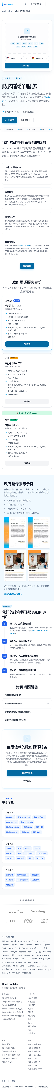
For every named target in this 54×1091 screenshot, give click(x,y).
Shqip (15, 966)
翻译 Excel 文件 (27, 822)
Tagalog (25, 969)
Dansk (21, 945)
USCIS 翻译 (32, 998)
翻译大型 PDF (39, 817)
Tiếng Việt (6, 973)
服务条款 (13, 988)
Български (36, 941)
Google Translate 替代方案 (12, 1002)
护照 (19, 848)
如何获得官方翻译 (9, 1048)
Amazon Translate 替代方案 (12, 1012)
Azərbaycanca (24, 941)
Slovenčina (37, 962)
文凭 (19, 853)
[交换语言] (27, 58)
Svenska (31, 966)
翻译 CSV (25, 832)
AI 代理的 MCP (8, 1062)
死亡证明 (9, 853)
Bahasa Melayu (43, 955)
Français (25, 948)
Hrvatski (5, 952)
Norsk (15, 959)
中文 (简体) (16, 973)
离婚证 (37, 848)
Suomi (17, 948)
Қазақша (5, 955)
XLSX (46, 630)
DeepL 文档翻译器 (9, 1005)
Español (46, 945)
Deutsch (29, 945)
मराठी (33, 955)
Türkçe (32, 969)
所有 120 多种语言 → (36, 1069)
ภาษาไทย (5, 969)
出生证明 (9, 848)
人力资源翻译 (22, 880)
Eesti (4, 948)
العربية (13, 941)
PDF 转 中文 (32, 1058)
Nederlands (6, 959)
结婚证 (27, 848)
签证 (30, 858)
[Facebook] (8, 1080)
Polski (34, 959)
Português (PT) (8, 962)
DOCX (39, 630)
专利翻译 (9, 885)
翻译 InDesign (11, 832)
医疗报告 (20, 858)
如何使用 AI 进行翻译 (10, 1058)
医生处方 (31, 1033)
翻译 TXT (36, 832)
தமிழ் (38, 966)
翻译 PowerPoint (12, 827)
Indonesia (22, 952)
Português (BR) (44, 959)
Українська (41, 969)
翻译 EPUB (27, 827)
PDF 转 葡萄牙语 (34, 1055)
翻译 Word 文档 (24, 817)
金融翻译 (35, 875)
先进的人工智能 (24, 245)
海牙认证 (39, 858)
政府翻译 (9, 880)
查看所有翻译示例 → (13, 594)
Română (19, 962)
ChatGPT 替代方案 (9, 998)
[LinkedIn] (3, 1080)
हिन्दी (45, 948)
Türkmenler (15, 969)
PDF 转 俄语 (32, 1065)
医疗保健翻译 (22, 875)
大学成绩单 (29, 853)
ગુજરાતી (33, 948)
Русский (27, 962)
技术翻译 (35, 880)
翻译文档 (11, 120)
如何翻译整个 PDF (9, 1051)
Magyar (13, 952)
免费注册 (24, 120)
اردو (49, 969)
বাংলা (43, 941)
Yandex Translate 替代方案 (12, 1009)
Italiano (31, 952)
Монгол (27, 955)
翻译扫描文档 (11, 822)
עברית (40, 948)
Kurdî (20, 955)
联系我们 (27, 780)
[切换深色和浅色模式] (25, 4)
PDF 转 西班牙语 (34, 1044)
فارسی (10, 948)
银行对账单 (42, 853)
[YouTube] (13, 1080)
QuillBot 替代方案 (8, 1019)
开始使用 (27, 344)
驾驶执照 (9, 858)
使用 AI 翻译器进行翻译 (11, 1055)
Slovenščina (6, 966)
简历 (29, 1030)
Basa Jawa (47, 952)
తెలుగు (44, 966)
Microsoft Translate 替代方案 (13, 1016)
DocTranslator (10, 984)
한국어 (13, 955)
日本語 (38, 952)
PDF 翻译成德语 (34, 1051)
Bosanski (5, 945)
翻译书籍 (39, 827)
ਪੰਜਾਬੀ (28, 959)
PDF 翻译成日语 (34, 1062)
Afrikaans (5, 941)
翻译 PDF (9, 817)
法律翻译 (9, 875)
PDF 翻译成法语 (34, 1048)
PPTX (12, 633)
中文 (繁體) (26, 973)
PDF (33, 630)
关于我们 (5, 988)
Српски (23, 966)
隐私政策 (22, 988)
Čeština (14, 945)
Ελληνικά (37, 945)
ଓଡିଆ (22, 959)
